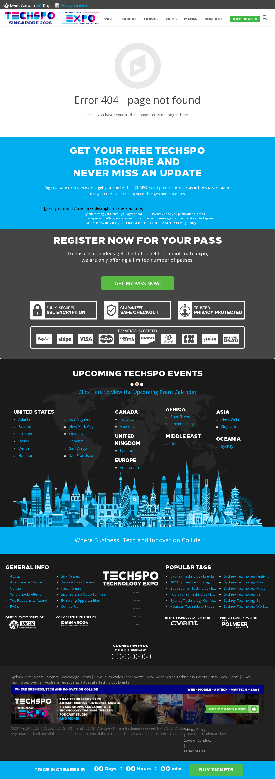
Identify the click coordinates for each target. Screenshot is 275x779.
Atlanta (24, 419)
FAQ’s (14, 606)
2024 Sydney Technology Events (193, 582)
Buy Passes (70, 576)
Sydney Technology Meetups (246, 588)
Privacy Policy (195, 729)
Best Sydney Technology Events (193, 588)
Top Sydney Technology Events (193, 594)
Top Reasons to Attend (28, 600)
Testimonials (71, 588)
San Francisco (81, 455)
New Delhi (230, 419)
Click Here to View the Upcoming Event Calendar (138, 391)
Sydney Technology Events (192, 576)
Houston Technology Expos (192, 606)
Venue (15, 588)
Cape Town (180, 416)
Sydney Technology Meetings (246, 582)
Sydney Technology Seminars (246, 594)
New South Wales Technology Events (177, 676)
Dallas (23, 441)
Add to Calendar (75, 5)
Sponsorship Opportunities (83, 594)
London (126, 450)
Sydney (227, 446)
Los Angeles (79, 419)
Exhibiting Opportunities (80, 600)
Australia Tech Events (62, 682)
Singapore (229, 426)
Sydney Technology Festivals (246, 576)
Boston (24, 426)
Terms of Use (194, 751)
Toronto (127, 419)
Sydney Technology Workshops (246, 606)
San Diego (78, 448)
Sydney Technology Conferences (193, 600)
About (15, 576)
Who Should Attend (26, 594)
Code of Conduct (197, 740)
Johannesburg (182, 423)
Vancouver (129, 426)
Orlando (76, 433)
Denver (24, 448)
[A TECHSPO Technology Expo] (134, 585)
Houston (25, 455)
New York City (81, 426)
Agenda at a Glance (26, 582)
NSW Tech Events (225, 676)
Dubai (175, 443)
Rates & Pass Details (78, 582)
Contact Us (69, 606)
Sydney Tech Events (27, 676)
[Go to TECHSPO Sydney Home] (52, 18)
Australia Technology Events (106, 682)
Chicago (25, 433)
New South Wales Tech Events (118, 676)
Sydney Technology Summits (246, 600)
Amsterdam (130, 467)
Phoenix (76, 441)
